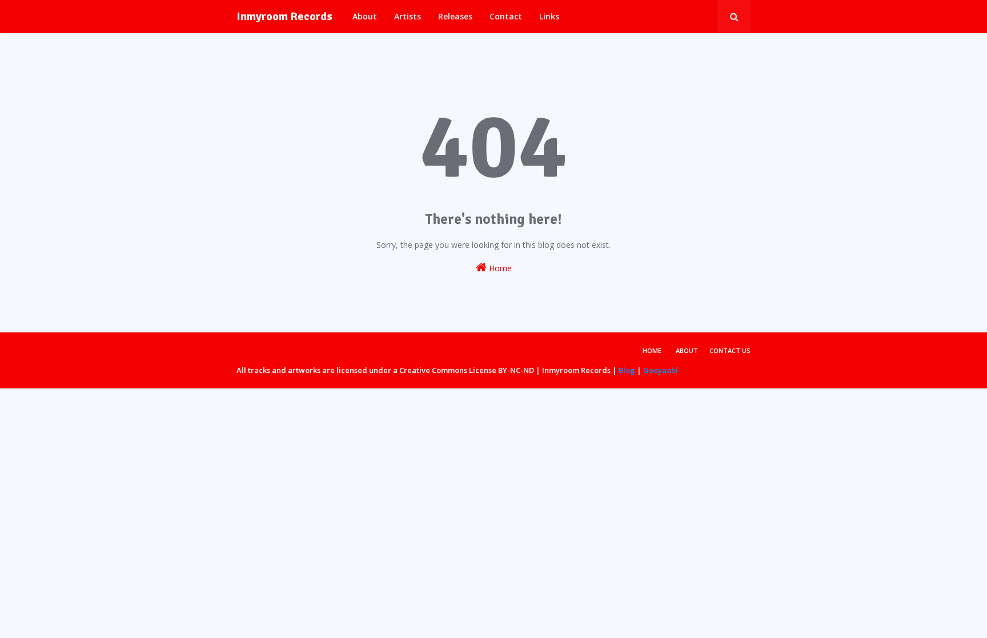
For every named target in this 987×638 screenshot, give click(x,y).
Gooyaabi (660, 370)
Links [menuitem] (549, 16)
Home (499, 268)
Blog (627, 370)
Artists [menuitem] (407, 16)
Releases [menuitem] (455, 16)
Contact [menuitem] (506, 16)
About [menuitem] (364, 16)
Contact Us (730, 350)
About (687, 350)
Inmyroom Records (284, 16)
